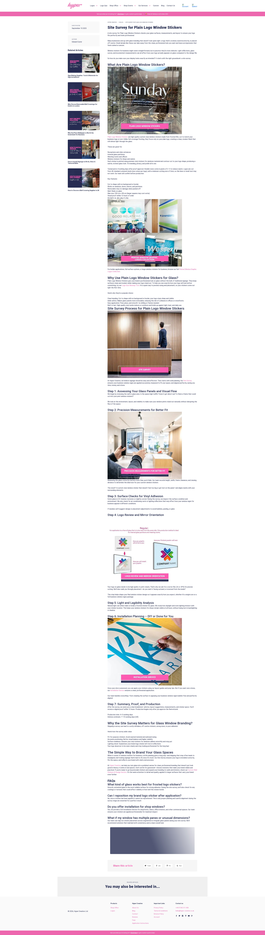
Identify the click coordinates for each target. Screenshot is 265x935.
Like (159, 866)
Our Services (143, 6)
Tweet (149, 866)
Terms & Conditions (161, 911)
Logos (92, 6)
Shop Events (128, 6)
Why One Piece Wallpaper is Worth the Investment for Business (81, 133)
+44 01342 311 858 (182, 908)
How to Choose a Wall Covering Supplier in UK (83, 190)
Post (180, 866)
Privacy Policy (158, 908)
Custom (156, 6)
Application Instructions (140, 923)
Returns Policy (159, 914)
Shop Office (114, 6)
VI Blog (121, 22)
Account (157, 917)
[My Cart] (194, 6)
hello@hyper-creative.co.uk (185, 911)
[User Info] (185, 6)
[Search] (177, 5)
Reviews (135, 917)
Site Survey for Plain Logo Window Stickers (139, 22)
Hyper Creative (112, 22)
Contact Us (171, 6)
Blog (162, 6)
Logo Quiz (103, 6)
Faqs (134, 920)
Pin (170, 866)
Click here (120, 14)
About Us (135, 908)
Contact (135, 914)
